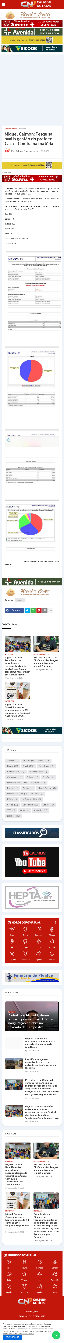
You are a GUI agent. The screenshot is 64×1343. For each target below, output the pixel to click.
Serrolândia (30, 805)
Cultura (32, 777)
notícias (22, 129)
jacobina (13, 816)
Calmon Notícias (16, 771)
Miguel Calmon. (47, 788)
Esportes (38, 782)
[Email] (44, 610)
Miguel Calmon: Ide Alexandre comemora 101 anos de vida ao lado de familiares (40, 1043)
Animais (12, 760)
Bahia (44, 760)
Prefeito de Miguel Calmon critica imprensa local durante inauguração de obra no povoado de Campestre (30, 1021)
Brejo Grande (46, 766)
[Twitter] (27, 610)
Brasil (28, 766)
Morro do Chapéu (17, 793)
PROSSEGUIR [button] (12, 1337)
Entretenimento (17, 782)
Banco (12, 766)
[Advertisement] (32, 89)
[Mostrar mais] (50, 610)
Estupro (12, 788)
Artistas (28, 760)
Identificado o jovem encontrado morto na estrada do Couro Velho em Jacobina (41, 1064)
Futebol (28, 788)
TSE (11, 810)
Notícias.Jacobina (31, 799)
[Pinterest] (39, 610)
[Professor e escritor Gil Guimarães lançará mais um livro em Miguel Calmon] (46, 644)
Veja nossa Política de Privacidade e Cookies (27, 1332)
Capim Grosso (38, 771)
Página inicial (11, 129)
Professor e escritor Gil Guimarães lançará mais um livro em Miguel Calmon (45, 662)
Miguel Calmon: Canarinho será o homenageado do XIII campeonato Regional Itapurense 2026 (17, 710)
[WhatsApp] (33, 610)
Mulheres (37, 793)
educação (40, 810)
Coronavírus (14, 777)
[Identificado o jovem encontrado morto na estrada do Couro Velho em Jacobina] (14, 1063)
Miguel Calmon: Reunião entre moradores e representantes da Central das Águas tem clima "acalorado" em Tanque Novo (17, 666)
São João (48, 805)
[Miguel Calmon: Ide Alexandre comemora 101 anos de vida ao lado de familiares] (14, 1043)
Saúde (12, 805)
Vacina (24, 810)
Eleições (48, 777)
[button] (4, 4)
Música (12, 799)
